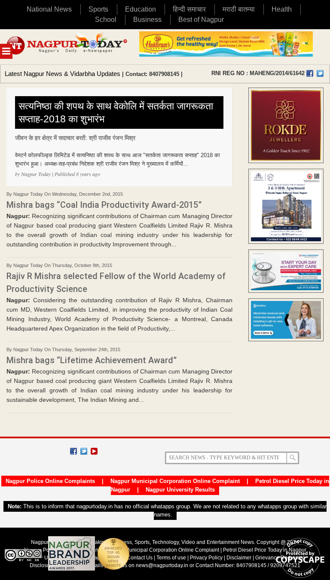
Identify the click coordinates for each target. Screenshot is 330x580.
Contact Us (140, 558)
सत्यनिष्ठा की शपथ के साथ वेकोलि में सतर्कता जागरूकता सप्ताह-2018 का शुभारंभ (115, 112)
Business (147, 19)
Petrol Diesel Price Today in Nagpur (264, 550)
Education (140, 9)
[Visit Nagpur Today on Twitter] (320, 73)
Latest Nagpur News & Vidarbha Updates (62, 73)
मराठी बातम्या (239, 9)
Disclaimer (239, 558)
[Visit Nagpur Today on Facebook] (309, 73)
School (105, 19)
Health (282, 9)
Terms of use (171, 558)
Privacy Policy (206, 558)
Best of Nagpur (201, 19)
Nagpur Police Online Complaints (50, 481)
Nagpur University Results (180, 489)
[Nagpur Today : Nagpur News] (67, 46)
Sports (98, 9)
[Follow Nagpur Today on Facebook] (73, 451)
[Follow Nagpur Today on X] (83, 451)
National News (49, 9)
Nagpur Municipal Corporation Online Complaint (175, 481)
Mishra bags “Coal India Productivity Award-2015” (104, 205)
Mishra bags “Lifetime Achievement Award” (91, 360)
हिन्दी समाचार (189, 9)
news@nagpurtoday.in (162, 565)
